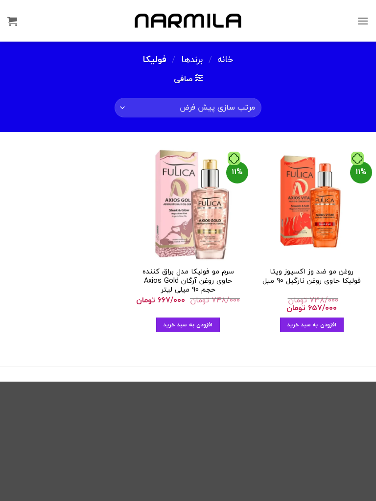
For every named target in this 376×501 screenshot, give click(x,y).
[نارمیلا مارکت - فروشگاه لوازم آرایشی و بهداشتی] (188, 21)
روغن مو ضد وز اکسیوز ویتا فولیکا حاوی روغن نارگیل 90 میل (311, 276)
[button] (363, 21)
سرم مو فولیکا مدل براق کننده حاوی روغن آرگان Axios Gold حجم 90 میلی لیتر (188, 281)
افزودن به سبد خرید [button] (311, 324)
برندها (192, 59)
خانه (225, 59)
